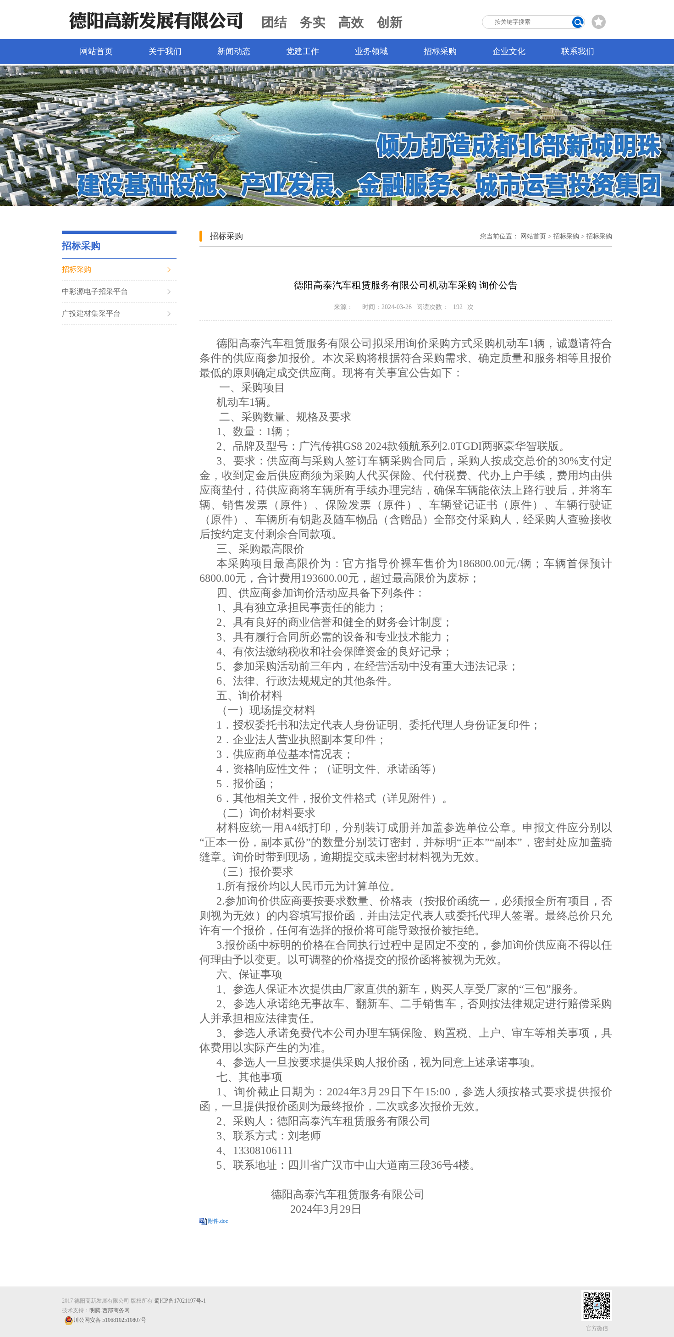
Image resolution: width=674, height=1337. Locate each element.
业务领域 (371, 51)
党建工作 (302, 51)
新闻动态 (233, 51)
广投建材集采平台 (91, 313)
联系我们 (577, 51)
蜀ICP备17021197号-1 (180, 1301)
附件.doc (218, 1221)
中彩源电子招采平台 (95, 291)
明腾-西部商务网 (109, 1310)
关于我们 (165, 51)
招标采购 (440, 51)
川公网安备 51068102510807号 (109, 1320)
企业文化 (508, 51)
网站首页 (96, 51)
